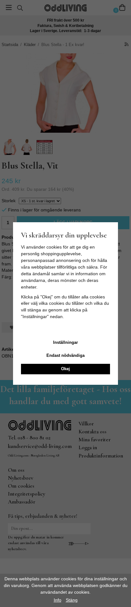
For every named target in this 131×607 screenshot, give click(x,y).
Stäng (72, 600)
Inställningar (65, 342)
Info (57, 600)
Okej (65, 368)
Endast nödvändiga (65, 355)
